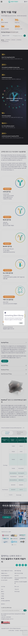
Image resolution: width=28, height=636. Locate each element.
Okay (21, 323)
